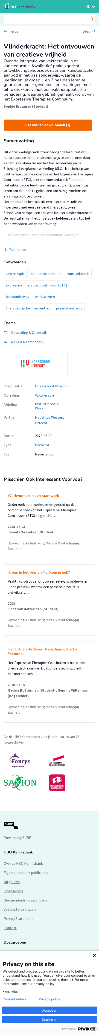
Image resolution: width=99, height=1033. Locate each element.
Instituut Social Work (47, 406)
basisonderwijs (17, 296)
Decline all (49, 1020)
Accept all (49, 1010)
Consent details (14, 999)
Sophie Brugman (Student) (26, 106)
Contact (10, 927)
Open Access (13, 891)
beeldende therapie (46, 273)
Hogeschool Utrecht (51, 386)
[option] (35, 364)
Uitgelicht (12, 881)
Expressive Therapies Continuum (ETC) (36, 285)
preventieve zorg (69, 308)
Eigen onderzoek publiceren (26, 872)
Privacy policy (49, 999)
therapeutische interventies (28, 308)
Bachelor (42, 445)
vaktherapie (15, 273)
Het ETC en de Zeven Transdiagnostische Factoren (42, 651)
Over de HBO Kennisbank (23, 863)
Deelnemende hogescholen (25, 900)
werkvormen (45, 296)
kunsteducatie (78, 273)
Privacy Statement (18, 918)
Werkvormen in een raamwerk (33, 495)
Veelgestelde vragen (20, 909)
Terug (13, 31)
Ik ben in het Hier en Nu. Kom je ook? (39, 572)
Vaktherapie (44, 395)
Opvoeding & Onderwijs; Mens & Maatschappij (43, 543)
